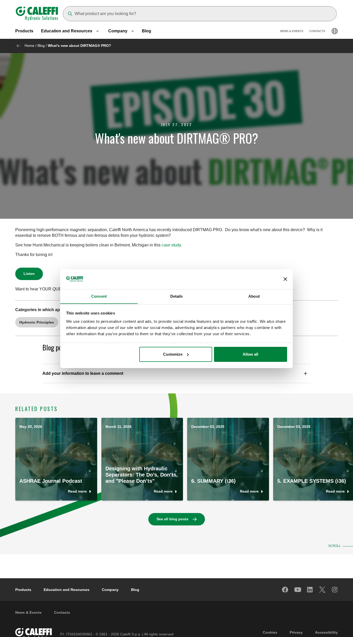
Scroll (334, 546)
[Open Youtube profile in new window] (297, 590)
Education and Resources (66, 590)
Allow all (250, 354)
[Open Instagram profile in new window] (335, 590)
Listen (29, 274)
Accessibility (326, 632)
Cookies (270, 632)
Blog (146, 31)
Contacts (317, 31)
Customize (172, 354)
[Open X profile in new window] (322, 590)
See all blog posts (172, 519)
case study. (172, 245)
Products (24, 31)
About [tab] (254, 296)
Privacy (296, 632)
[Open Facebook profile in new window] (285, 590)
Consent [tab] (99, 296)
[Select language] (335, 31)
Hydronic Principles (36, 322)
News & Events (291, 31)
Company (110, 590)
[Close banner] (285, 279)
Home (29, 45)
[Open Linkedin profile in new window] (310, 590)
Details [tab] (176, 296)
